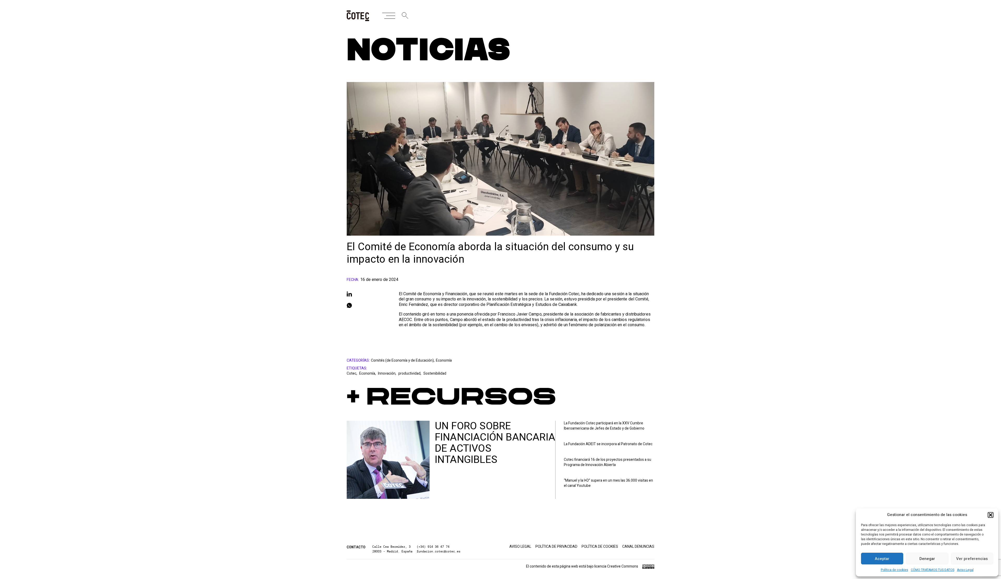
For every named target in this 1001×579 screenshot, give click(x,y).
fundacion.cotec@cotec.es (438, 551)
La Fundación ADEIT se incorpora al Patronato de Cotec (608, 444)
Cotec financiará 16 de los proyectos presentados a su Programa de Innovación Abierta (607, 462)
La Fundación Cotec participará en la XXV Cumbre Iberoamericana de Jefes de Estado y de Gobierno (604, 426)
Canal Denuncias (638, 546)
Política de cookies (894, 570)
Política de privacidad (556, 546)
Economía (444, 360)
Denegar (927, 559)
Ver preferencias (972, 559)
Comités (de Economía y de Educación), (403, 360)
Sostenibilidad (434, 373)
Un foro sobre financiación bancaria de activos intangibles (495, 443)
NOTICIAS (428, 51)
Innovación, (387, 373)
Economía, (368, 373)
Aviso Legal (965, 570)
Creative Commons (622, 566)
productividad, (410, 373)
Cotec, (352, 373)
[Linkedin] (367, 294)
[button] (990, 515)
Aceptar (882, 559)
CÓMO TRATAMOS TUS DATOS (932, 570)
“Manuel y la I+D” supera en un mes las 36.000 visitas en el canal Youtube (608, 483)
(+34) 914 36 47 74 (433, 547)
